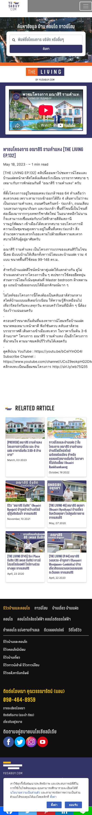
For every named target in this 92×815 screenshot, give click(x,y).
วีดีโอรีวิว (75, 630)
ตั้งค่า (53, 796)
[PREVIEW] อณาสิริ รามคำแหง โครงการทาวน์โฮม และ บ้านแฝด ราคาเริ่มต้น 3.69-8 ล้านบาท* (24, 448)
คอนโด (8, 619)
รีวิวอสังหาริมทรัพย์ (16, 673)
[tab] (18, 608)
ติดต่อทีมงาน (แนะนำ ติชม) (18, 715)
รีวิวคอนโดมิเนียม (14, 650)
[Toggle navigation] (86, 6)
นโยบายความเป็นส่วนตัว (25, 792)
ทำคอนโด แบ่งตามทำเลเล (21, 630)
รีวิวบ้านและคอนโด (16, 608)
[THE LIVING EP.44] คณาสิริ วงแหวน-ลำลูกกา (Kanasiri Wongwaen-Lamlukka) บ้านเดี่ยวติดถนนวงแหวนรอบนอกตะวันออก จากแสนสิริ (66, 564)
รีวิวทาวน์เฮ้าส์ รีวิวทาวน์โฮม (21, 665)
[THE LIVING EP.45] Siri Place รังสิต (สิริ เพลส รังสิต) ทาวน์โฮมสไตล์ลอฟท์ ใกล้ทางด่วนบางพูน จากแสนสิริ (24, 562)
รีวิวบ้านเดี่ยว (11, 657)
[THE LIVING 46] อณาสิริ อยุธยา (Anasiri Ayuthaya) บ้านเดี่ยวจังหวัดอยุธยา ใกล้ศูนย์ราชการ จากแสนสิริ (67, 511)
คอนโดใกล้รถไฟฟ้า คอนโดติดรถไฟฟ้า (44, 619)
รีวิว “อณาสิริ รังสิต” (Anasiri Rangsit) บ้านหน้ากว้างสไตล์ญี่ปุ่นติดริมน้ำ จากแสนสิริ (24, 509)
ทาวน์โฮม (41, 608)
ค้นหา (46, 48)
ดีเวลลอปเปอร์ (54, 630)
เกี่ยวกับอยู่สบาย (12, 721)
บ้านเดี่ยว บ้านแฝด (65, 608)
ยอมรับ (73, 804)
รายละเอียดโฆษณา (14, 708)
